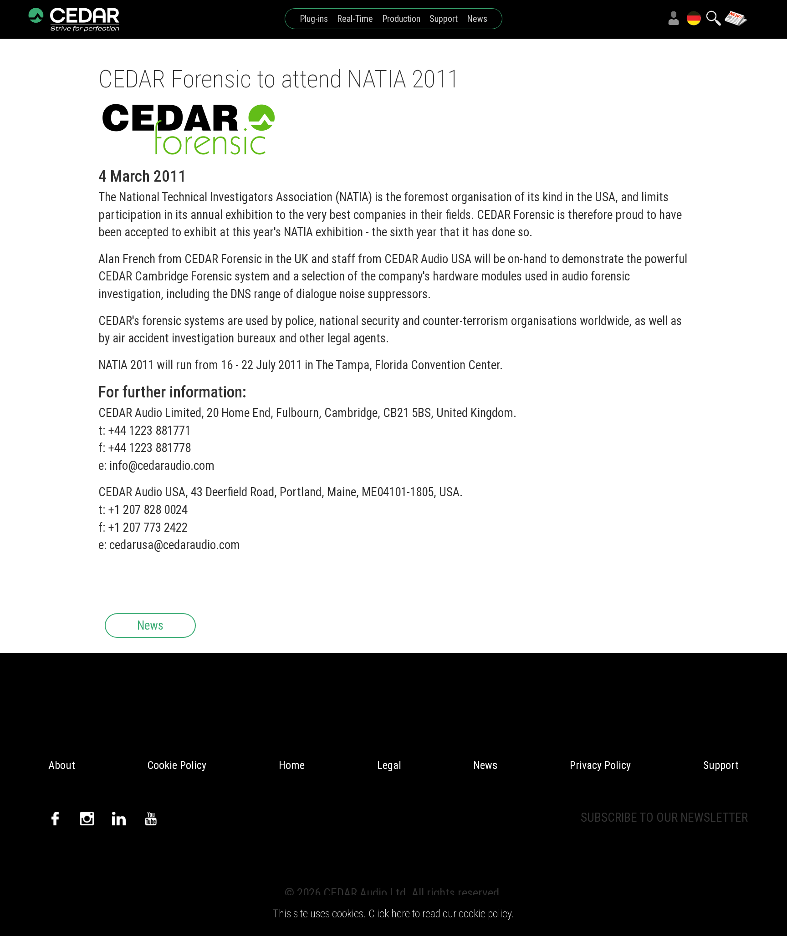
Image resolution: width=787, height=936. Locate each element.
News (477, 18)
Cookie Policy (177, 765)
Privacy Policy (600, 765)
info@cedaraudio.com (162, 465)
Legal (389, 765)
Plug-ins (314, 18)
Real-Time (355, 18)
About (61, 765)
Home (292, 765)
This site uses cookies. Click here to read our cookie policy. (393, 913)
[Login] (674, 18)
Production (401, 18)
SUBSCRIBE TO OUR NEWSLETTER (664, 817)
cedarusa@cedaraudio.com (174, 545)
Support (443, 18)
